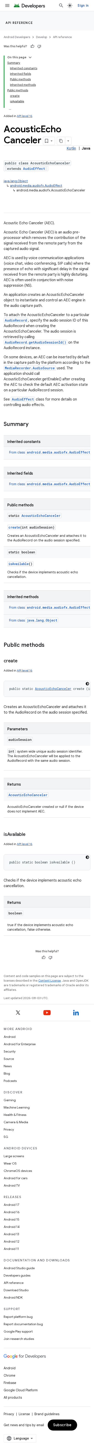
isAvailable (18, 564)
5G (6, 1137)
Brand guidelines (46, 1414)
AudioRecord (16, 320)
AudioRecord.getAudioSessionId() (35, 342)
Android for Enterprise (20, 1044)
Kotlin (71, 148)
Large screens (14, 1156)
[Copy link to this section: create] (22, 661)
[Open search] (61, 5)
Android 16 (12, 1212)
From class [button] (49, 452)
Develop (41, 37)
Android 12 (11, 1241)
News (8, 1066)
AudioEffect (34, 168)
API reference (19, 23)
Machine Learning (17, 1107)
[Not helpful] (39, 46)
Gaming (10, 1100)
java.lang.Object (16, 181)
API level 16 (24, 116)
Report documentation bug (23, 1324)
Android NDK (13, 1297)
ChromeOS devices (18, 1171)
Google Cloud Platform (21, 1390)
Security (10, 1051)
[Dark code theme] (87, 683)
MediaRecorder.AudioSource (30, 368)
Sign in (83, 5)
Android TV (12, 1185)
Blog (7, 1073)
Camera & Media (16, 1122)
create (14, 527)
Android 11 (11, 1249)
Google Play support (18, 1331)
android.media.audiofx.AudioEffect (36, 186)
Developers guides (17, 1275)
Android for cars (15, 1178)
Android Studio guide (19, 1268)
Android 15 (11, 1219)
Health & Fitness (15, 1115)
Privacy (9, 1129)
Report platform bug (18, 1317)
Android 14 (12, 1227)
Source (9, 1059)
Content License (49, 981)
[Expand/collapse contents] (30, 57)
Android (10, 1037)
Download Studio (16, 1290)
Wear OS (10, 1163)
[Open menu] (7, 5)
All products (13, 1397)
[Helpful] (32, 46)
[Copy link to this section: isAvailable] (29, 834)
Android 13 (11, 1234)
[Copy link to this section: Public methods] (49, 645)
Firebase (10, 1383)
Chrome (9, 1375)
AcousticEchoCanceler (40, 515)
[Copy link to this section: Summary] (33, 424)
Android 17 (11, 1205)
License (24, 1414)
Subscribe (62, 1425)
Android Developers (17, 37)
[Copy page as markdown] (61, 141)
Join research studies (19, 1339)
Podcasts (10, 1081)
